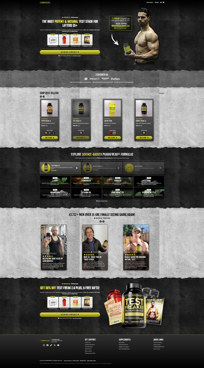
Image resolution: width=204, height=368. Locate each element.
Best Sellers (122, 342)
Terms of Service (68, 360)
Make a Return (88, 351)
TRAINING (157, 2)
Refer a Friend (157, 344)
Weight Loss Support (124, 346)
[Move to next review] (44, 97)
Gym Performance (123, 344)
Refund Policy (83, 360)
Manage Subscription (90, 353)
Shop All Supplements (124, 349)
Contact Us (87, 342)
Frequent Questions (90, 344)
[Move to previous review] (41, 97)
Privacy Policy (76, 360)
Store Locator (157, 349)
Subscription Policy (91, 360)
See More (161, 93)
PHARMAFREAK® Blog (159, 346)
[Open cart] (163, 3)
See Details (53, 170)
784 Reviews (74, 17)
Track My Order (89, 346)
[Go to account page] (161, 3)
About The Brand (158, 342)
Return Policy (88, 349)
